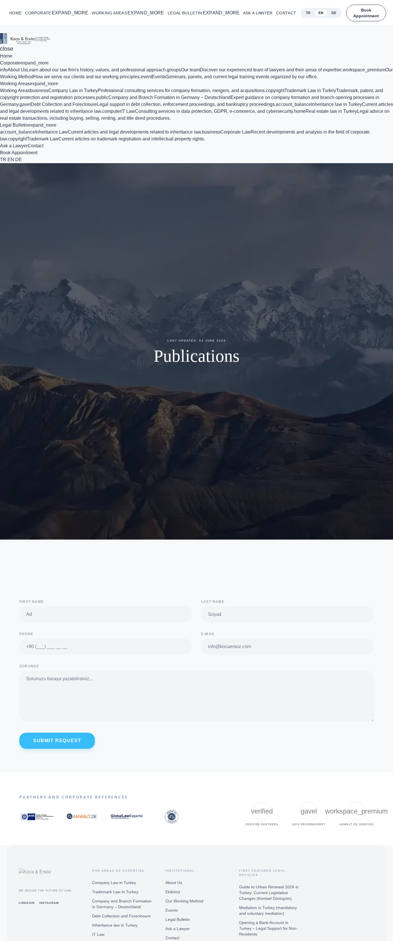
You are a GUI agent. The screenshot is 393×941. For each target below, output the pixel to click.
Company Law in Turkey (114, 882)
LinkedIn (27, 902)
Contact (286, 13)
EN (10, 159)
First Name (31, 602)
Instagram (49, 902)
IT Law (98, 934)
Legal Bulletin (204, 12)
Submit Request (57, 740)
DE (18, 159)
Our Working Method (184, 901)
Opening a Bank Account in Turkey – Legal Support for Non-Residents (268, 928)
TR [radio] (308, 13)
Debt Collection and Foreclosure (121, 916)
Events (171, 910)
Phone (26, 634)
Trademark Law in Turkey (115, 891)
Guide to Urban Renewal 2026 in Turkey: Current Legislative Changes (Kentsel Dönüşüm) (269, 893)
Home (15, 13)
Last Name (212, 602)
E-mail (208, 634)
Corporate (56, 12)
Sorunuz (29, 666)
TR (3, 159)
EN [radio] (320, 13)
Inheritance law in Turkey (115, 925)
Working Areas (128, 12)
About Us (173, 882)
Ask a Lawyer (258, 13)
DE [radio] (333, 13)
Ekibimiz (172, 891)
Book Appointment (366, 13)
